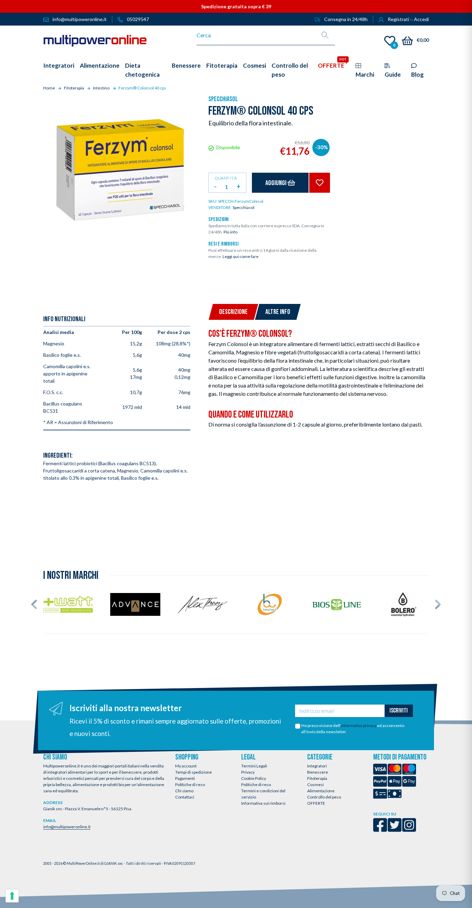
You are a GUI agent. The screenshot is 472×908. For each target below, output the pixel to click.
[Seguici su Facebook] (380, 829)
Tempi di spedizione (193, 772)
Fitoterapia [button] (221, 65)
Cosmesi (315, 784)
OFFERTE (316, 803)
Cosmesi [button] (254, 65)
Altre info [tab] (277, 312)
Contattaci (184, 797)
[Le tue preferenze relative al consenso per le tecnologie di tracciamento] (12, 895)
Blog (417, 74)
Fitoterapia (317, 778)
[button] (34, 604)
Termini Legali (254, 765)
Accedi (421, 19)
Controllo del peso (324, 797)
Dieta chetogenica (142, 70)
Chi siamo (184, 790)
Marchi (365, 74)
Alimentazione (320, 790)
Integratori (317, 765)
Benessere (317, 772)
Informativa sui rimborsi (263, 803)
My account (186, 765)
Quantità (225, 177)
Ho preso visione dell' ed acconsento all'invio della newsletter (352, 728)
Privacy (248, 772)
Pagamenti (185, 778)
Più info (230, 232)
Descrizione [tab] (233, 312)
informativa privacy (358, 725)
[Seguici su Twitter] (395, 829)
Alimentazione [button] (100, 65)
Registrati (398, 19)
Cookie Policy (253, 778)
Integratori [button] (58, 65)
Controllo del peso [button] (290, 70)
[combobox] (256, 35)
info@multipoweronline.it (67, 826)
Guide (393, 74)
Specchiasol (223, 99)
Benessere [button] (186, 65)
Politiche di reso (190, 784)
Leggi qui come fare (240, 256)
